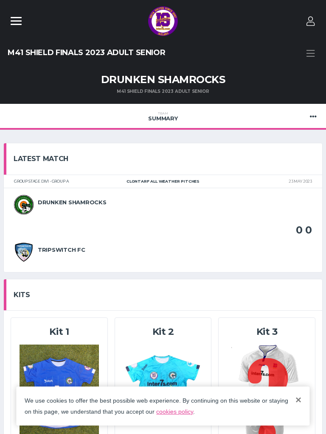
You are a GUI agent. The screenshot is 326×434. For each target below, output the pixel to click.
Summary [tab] (162, 116)
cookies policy (174, 411)
